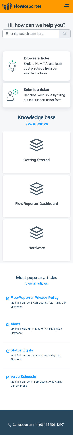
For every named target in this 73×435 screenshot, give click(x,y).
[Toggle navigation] (66, 6)
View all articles (36, 124)
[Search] (65, 33)
